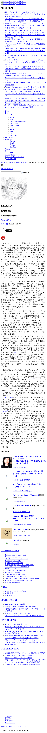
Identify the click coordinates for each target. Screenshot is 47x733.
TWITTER (13, 726)
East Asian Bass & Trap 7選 (15, 604)
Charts (7, 149)
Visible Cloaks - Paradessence (15, 571)
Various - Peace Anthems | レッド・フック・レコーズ (25, 87)
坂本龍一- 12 (10, 595)
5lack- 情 (16, 540)
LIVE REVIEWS (9, 620)
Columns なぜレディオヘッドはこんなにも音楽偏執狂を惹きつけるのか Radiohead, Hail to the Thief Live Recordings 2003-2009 (25, 100)
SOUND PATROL (9, 600)
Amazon (4, 220)
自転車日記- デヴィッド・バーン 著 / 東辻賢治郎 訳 (25, 653)
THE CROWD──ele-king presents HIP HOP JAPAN (24, 67)
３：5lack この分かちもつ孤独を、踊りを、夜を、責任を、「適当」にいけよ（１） (28, 473)
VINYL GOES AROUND (14, 157)
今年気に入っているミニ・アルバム (19, 613)
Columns (8, 139)
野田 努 (4, 224)
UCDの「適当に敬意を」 (22, 480)
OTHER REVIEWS (10, 649)
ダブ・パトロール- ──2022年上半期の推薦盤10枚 (24, 616)
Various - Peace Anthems (14, 557)
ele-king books (10, 155)
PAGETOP (22, 726)
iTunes (9, 220)
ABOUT (8, 717)
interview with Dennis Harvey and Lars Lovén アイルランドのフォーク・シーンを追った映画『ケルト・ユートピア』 (25, 62)
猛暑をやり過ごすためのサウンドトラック (21, 606)
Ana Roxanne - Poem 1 (13, 582)
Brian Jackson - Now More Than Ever (18, 580)
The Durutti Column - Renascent (16, 559)
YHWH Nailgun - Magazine (15, 574)
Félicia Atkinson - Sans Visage (15, 555)
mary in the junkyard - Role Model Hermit (19, 565)
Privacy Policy (10, 723)
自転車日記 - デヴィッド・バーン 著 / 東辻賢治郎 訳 (25, 39)
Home (7, 111)
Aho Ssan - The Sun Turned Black (17, 567)
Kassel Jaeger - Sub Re (13, 561)
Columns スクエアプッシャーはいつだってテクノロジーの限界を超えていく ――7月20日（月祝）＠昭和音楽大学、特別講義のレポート (25, 25)
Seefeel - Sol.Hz (11, 569)
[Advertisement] (23, 691)
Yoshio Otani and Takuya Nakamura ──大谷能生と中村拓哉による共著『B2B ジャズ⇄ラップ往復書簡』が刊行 (25, 51)
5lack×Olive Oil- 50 (20, 530)
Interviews (8, 137)
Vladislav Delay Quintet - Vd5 (15, 576)
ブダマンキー (8, 397)
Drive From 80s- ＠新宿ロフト (16, 624)
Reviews (8, 113)
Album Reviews (21, 162)
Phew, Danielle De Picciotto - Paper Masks (20, 12)
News (7, 151)
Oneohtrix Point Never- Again (15, 591)
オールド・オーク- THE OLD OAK (18, 658)
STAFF (7, 719)
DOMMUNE (11, 159)
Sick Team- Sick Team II (22, 505)
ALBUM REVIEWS (10, 551)
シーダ (31, 379)
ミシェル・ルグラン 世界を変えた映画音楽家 (23, 664)
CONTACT (9, 721)
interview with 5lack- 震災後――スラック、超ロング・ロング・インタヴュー (29, 518)
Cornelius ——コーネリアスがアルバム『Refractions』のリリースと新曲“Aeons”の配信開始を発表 (25, 44)
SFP (14, 352)
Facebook (4, 726)
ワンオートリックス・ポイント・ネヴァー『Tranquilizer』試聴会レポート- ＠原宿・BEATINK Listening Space (25, 642)
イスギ (5, 411)
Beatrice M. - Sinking (12, 572)
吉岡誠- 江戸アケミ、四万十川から (18, 655)
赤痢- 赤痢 (9, 593)
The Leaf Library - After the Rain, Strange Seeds (22, 578)
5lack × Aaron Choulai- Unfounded (26, 495)
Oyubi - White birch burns (14, 563)
